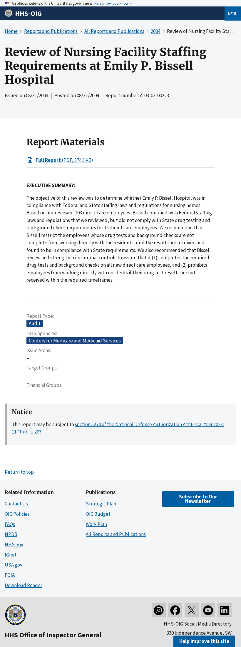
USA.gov (13, 565)
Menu (232, 13)
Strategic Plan (101, 503)
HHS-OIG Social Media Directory (198, 624)
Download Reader (23, 585)
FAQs (10, 524)
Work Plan (96, 524)
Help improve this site (204, 641)
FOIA (10, 575)
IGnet (10, 555)
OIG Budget (98, 514)
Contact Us (16, 503)
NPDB (11, 534)
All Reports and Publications (116, 534)
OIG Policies (17, 514)
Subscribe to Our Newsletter (198, 498)
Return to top (19, 472)
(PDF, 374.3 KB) (64, 160)
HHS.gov (14, 544)
